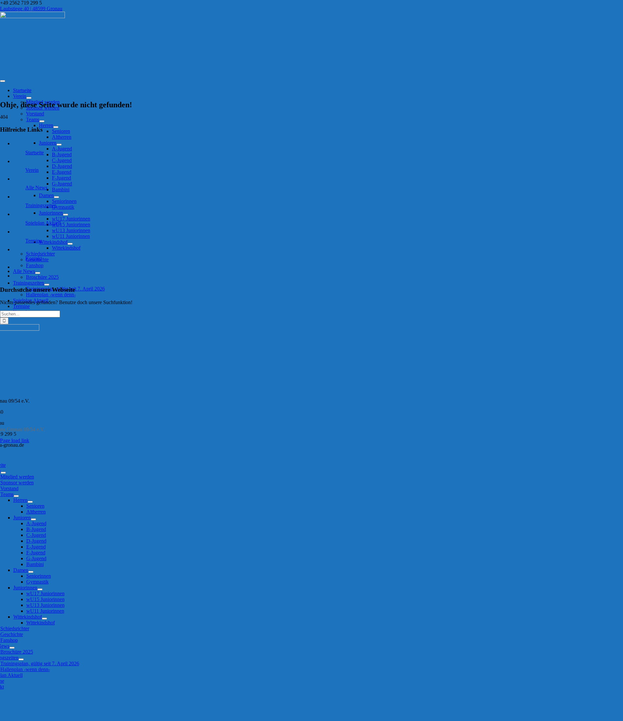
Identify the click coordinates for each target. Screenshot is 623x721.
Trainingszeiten (40, 205)
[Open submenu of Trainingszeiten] (46, 285)
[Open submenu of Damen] (56, 197)
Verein (32, 170)
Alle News (36, 187)
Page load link (14, 440)
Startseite (34, 152)
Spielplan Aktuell (43, 223)
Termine (33, 240)
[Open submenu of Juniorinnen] (65, 215)
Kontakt (33, 258)
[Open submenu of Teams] (41, 121)
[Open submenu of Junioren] (59, 145)
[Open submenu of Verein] (28, 98)
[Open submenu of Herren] (55, 127)
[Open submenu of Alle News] (37, 273)
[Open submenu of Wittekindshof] (70, 244)
